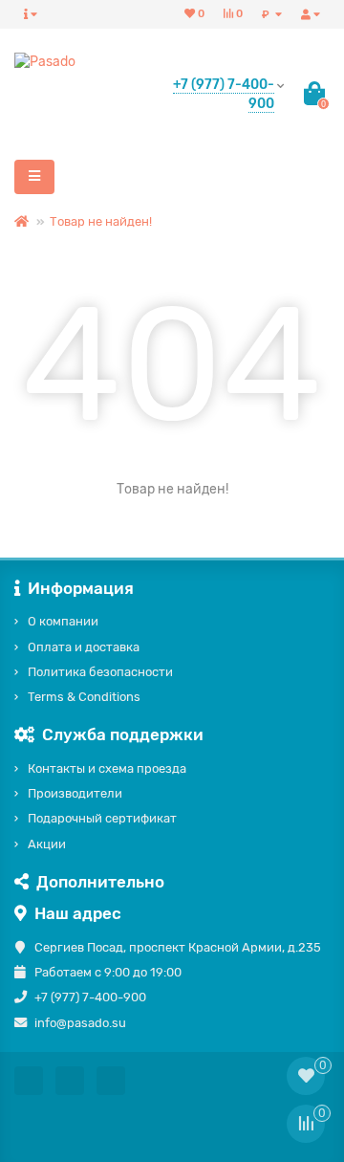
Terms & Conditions (84, 697)
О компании (63, 621)
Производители (75, 793)
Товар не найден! (101, 221)
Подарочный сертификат (102, 818)
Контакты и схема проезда (107, 768)
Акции (47, 844)
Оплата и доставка (84, 647)
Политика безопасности (100, 672)
